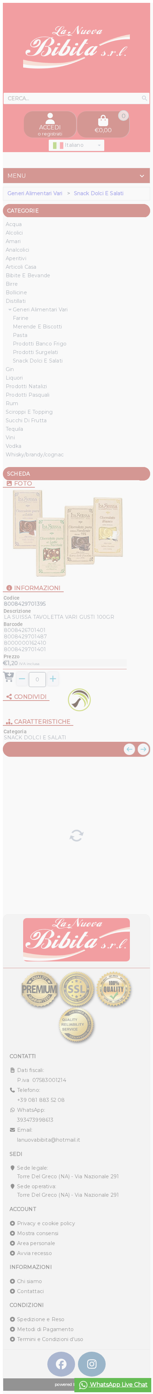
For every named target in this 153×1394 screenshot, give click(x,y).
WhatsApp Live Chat (118, 1384)
